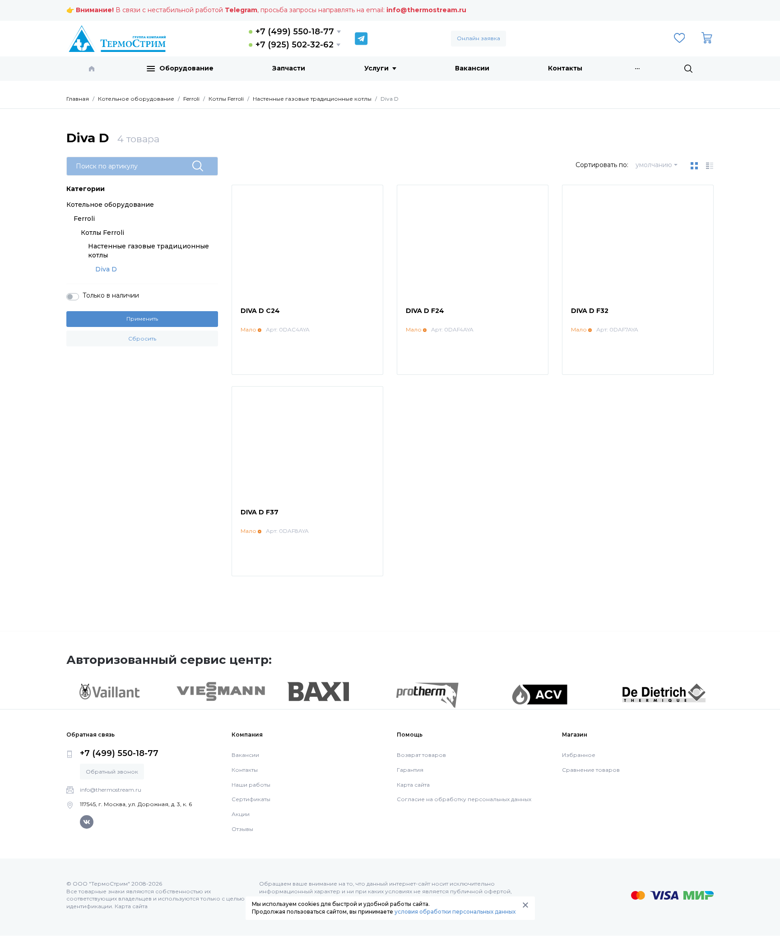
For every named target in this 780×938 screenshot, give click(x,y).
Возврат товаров (421, 754)
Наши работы (251, 784)
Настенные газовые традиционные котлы (148, 250)
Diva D (106, 269)
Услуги (376, 68)
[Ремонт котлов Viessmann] (221, 691)
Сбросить (142, 338)
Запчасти (288, 68)
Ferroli (84, 219)
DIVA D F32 (589, 311)
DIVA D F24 (425, 311)
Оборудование (186, 68)
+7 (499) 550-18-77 (294, 32)
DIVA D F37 (260, 512)
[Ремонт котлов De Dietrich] (664, 692)
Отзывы (242, 829)
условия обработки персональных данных (455, 911)
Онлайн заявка (478, 38)
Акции (241, 814)
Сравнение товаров (591, 769)
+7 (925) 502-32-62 (294, 45)
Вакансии (472, 68)
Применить (142, 318)
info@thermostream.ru (426, 10)
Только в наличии (111, 295)
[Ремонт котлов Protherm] (427, 695)
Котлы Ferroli (102, 233)
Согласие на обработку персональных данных (464, 799)
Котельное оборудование (110, 205)
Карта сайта (413, 784)
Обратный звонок (112, 771)
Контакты (565, 68)
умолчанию (654, 165)
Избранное (578, 754)
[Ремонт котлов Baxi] (318, 691)
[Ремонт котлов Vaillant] (109, 691)
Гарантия (410, 769)
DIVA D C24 (260, 311)
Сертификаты (251, 799)
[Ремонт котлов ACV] (539, 694)
